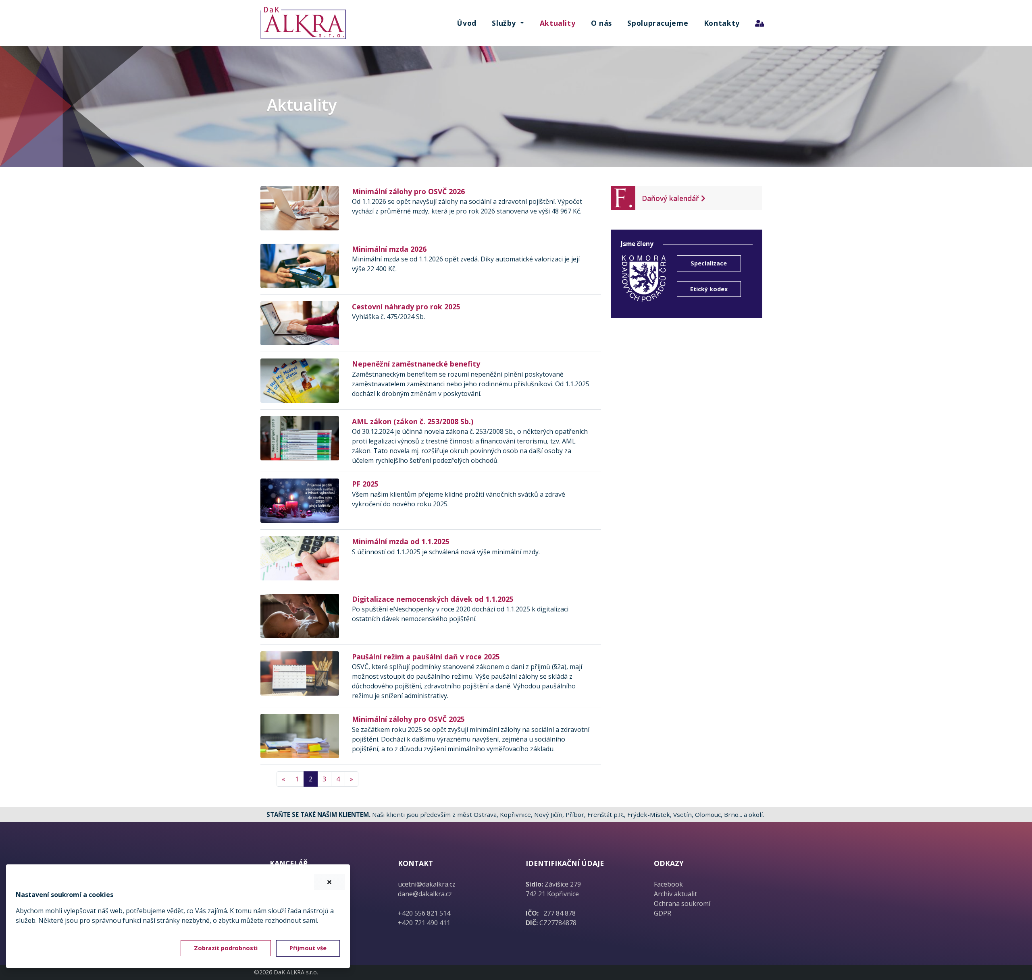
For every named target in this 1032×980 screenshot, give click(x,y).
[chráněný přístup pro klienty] (759, 23)
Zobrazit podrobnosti (226, 948)
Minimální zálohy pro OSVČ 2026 (408, 191)
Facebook (668, 884)
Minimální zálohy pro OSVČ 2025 (408, 719)
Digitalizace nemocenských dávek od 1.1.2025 (433, 599)
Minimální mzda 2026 (389, 249)
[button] (508, 23)
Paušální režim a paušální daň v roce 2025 (426, 656)
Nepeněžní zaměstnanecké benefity (416, 364)
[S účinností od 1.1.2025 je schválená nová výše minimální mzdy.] (299, 557)
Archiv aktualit (675, 893)
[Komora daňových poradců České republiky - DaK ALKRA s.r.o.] (644, 277)
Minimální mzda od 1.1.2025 (400, 541)
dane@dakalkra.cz (425, 893)
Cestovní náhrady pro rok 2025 (406, 306)
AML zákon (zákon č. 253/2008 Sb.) (412, 421)
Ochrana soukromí (682, 903)
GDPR (662, 913)
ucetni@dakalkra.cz (427, 884)
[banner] (303, 23)
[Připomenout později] (329, 882)
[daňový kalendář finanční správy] (623, 197)
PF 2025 (365, 484)
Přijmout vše (308, 948)
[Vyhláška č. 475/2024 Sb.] (299, 322)
